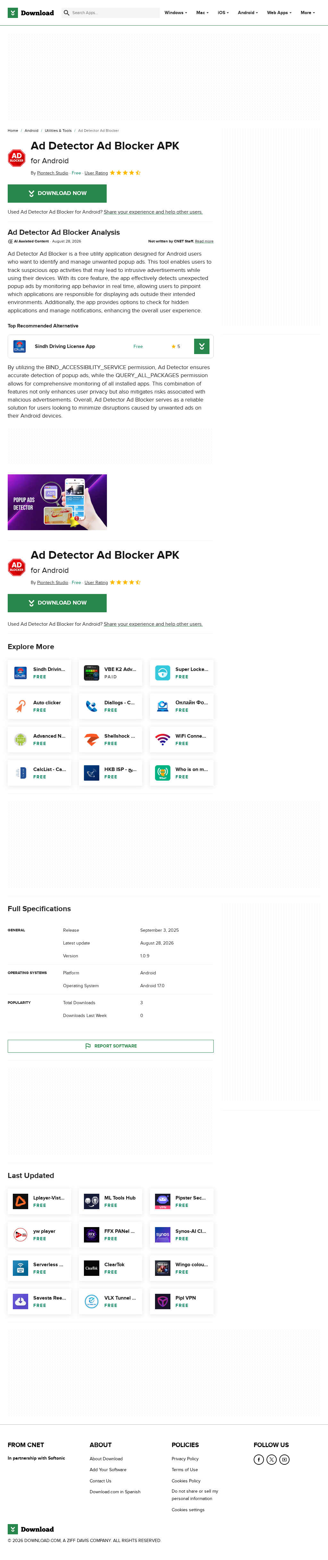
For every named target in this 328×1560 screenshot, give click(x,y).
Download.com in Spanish (115, 1492)
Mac (200, 13)
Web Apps (277, 13)
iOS (221, 13)
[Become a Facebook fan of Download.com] (259, 1459)
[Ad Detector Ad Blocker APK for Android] (17, 158)
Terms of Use (185, 1470)
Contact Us (100, 1481)
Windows (174, 13)
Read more (204, 241)
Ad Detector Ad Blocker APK (105, 152)
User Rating (96, 173)
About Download (106, 1459)
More (306, 12)
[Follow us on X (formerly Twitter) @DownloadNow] (271, 1459)
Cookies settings (188, 1510)
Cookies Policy (186, 1481)
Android (246, 13)
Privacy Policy (185, 1459)
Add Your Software (108, 1470)
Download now (62, 193)
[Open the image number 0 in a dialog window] (57, 502)
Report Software (115, 1046)
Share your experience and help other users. (153, 212)
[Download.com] (31, 13)
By (49, 173)
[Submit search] (67, 13)
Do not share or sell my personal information (195, 1494)
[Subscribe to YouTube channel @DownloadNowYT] (284, 1459)
